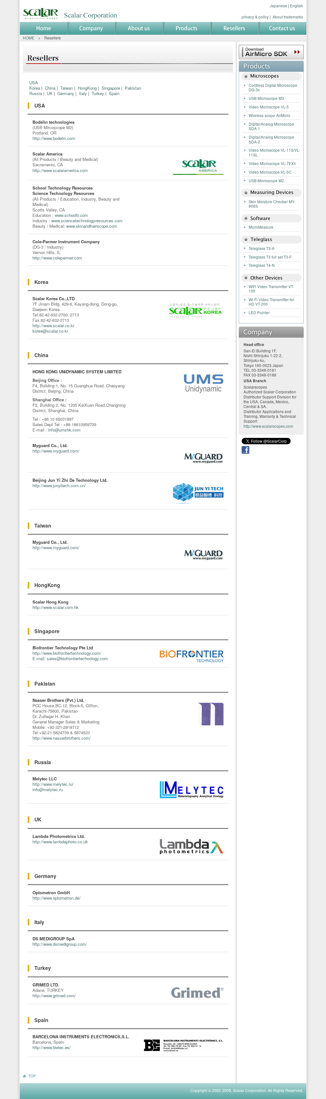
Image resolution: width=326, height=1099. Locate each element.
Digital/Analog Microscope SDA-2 (271, 139)
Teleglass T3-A (261, 248)
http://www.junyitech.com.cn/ (59, 485)
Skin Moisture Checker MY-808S (272, 204)
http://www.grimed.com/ (54, 995)
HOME (28, 37)
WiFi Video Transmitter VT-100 (271, 289)
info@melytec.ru (47, 789)
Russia (35, 93)
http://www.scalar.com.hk (55, 607)
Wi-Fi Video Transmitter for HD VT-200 (271, 302)
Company (91, 28)
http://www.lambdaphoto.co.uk (60, 842)
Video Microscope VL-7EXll (272, 163)
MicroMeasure (261, 227)
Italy (83, 93)
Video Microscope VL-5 (269, 106)
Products (187, 28)
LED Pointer (259, 312)
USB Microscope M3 (266, 98)
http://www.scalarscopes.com (268, 426)
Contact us (282, 28)
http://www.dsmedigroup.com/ (59, 944)
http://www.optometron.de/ (56, 898)
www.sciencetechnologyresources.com (87, 221)
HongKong (87, 88)
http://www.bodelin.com (53, 138)
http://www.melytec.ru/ (53, 784)
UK (50, 93)
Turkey (98, 93)
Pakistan (133, 88)
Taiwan (66, 88)
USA (33, 82)
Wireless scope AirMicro (269, 115)
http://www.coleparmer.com (57, 258)
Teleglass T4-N (262, 265)
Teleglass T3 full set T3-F (270, 256)
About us (139, 28)
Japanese (278, 5)
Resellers (235, 28)
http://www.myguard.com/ (55, 451)
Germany (65, 93)
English (296, 5)
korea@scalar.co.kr (50, 331)
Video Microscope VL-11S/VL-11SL (274, 152)
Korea (34, 88)
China (50, 88)
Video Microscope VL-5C (270, 172)
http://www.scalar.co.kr (53, 325)
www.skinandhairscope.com (91, 226)
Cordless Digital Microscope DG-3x (273, 87)
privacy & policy (255, 16)
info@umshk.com (64, 430)
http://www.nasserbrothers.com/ (61, 738)
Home (43, 28)
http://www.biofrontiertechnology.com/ (66, 653)
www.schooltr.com (71, 215)
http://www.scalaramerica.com (60, 170)
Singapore (111, 88)
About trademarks (288, 16)
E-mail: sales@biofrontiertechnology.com (70, 658)
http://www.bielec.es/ (51, 1047)
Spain (114, 93)
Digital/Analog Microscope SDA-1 (271, 126)
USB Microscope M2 (266, 180)
